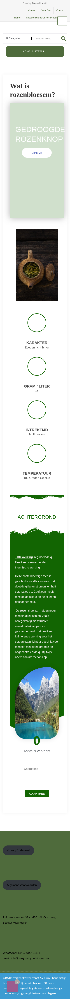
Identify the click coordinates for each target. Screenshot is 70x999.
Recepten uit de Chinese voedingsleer (45, 18)
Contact (60, 10)
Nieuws (31, 10)
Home (17, 18)
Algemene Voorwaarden (22, 885)
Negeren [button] (52, 993)
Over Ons (46, 10)
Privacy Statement (18, 850)
